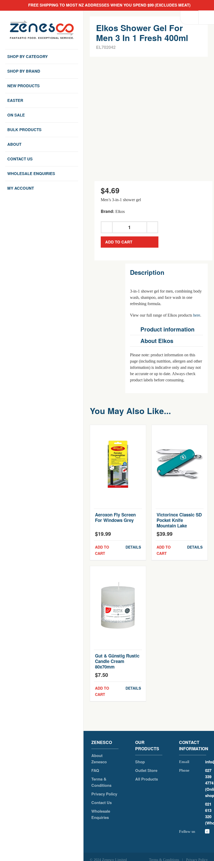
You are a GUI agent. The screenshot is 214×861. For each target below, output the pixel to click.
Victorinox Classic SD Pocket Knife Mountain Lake (179, 520)
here (196, 315)
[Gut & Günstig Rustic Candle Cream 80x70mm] (118, 605)
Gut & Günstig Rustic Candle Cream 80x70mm (117, 661)
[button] (166, 329)
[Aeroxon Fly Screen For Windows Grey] (118, 464)
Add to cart (118, 242)
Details (133, 547)
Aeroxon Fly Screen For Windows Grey (115, 517)
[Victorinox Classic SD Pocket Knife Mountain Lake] (179, 464)
